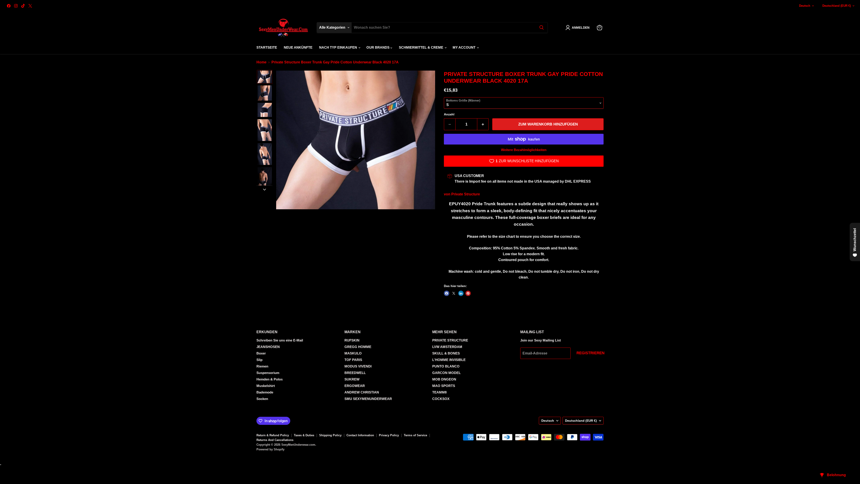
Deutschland (836, 5)
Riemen (262, 366)
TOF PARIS (353, 360)
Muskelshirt (265, 386)
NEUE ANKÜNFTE (298, 47)
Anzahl (449, 114)
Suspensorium (267, 373)
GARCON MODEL (446, 373)
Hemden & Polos (269, 379)
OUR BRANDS (378, 47)
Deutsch (804, 5)
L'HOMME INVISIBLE (449, 360)
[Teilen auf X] (453, 293)
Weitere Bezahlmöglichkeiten (523, 150)
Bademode (264, 392)
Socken (262, 399)
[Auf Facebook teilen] (446, 293)
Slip (259, 360)
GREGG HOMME (357, 347)
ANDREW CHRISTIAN (361, 392)
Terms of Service (415, 435)
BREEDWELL (355, 373)
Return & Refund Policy (272, 435)
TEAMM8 (439, 392)
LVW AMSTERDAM (447, 347)
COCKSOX (440, 399)
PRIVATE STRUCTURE (450, 340)
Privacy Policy (389, 435)
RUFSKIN (351, 340)
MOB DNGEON (444, 379)
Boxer (261, 353)
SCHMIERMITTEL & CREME (421, 47)
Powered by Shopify (270, 449)
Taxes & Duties (304, 435)
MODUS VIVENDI (358, 366)
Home (261, 62)
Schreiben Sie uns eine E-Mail (279, 340)
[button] (578, 27)
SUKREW (351, 379)
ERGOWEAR (354, 386)
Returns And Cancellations (274, 440)
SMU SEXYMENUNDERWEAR (368, 399)
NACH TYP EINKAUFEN (338, 47)
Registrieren (590, 353)
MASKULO (353, 353)
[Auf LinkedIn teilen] (461, 293)
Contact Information (360, 435)
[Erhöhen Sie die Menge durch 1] (483, 124)
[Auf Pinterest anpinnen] (468, 293)
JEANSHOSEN (268, 347)
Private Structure (465, 194)
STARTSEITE (266, 47)
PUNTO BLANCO (446, 366)
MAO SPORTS (443, 386)
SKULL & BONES (446, 353)
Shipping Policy (330, 435)
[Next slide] (264, 189)
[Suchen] (541, 27)
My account (464, 47)
